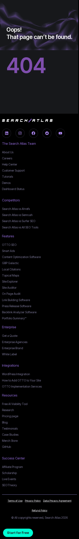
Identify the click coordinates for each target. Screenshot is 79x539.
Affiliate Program (12, 467)
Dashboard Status (13, 189)
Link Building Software (16, 300)
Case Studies (10, 434)
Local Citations (11, 269)
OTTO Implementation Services (22, 386)
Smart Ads (8, 251)
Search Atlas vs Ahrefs (16, 209)
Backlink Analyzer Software (19, 312)
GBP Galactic (10, 263)
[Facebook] (33, 133)
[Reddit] (46, 133)
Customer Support (13, 170)
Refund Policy (39, 510)
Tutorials (7, 176)
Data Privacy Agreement (57, 500)
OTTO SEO (9, 244)
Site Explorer (10, 281)
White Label (9, 354)
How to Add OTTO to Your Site (21, 380)
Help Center (9, 164)
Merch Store (10, 440)
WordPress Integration (16, 374)
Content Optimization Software (21, 257)
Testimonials (10, 428)
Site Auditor (9, 287)
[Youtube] (60, 133)
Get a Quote (9, 335)
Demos (6, 183)
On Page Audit (11, 293)
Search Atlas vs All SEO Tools (20, 227)
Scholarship (9, 473)
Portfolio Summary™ (14, 318)
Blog (5, 422)
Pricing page (10, 416)
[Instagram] (20, 133)
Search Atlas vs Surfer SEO (18, 221)
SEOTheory (9, 485)
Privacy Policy (33, 500)
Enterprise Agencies (14, 342)
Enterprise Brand (12, 348)
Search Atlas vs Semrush (17, 215)
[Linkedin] (6, 133)
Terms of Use (15, 500)
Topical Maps (10, 275)
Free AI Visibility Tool (15, 404)
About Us (7, 152)
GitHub (6, 446)
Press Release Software (16, 306)
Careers (7, 158)
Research (8, 410)
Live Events (9, 479)
